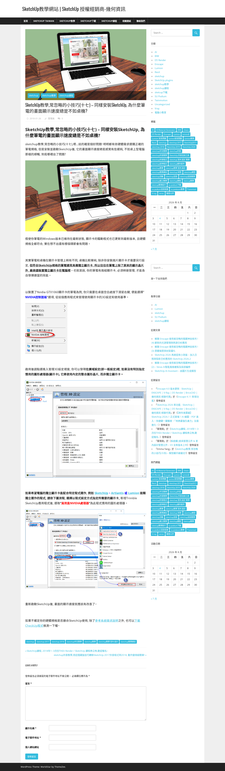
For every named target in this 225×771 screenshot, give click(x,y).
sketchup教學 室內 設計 (108, 641)
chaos (186, 130)
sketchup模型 (189, 172)
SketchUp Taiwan (43, 20)
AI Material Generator (165, 130)
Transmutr (191, 189)
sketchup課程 (66, 95)
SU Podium (161, 96)
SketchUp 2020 (189, 147)
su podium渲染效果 (160, 189)
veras (161, 193)
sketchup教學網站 (128, 641)
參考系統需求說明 (106, 620)
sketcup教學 (189, 181)
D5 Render (160, 60)
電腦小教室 (160, 112)
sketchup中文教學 (74, 641)
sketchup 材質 (175, 172)
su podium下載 (175, 185)
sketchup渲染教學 (187, 176)
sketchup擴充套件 (177, 164)
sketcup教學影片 (159, 185)
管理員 (51, 118)
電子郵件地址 (33, 737)
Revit (157, 72)
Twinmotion (161, 100)
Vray (157, 108)
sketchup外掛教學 (159, 155)
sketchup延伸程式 (159, 164)
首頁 (26, 20)
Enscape (159, 64)
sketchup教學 (49, 95)
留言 (28, 683)
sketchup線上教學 (159, 181)
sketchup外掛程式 (159, 159)
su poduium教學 (177, 189)
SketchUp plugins (164, 80)
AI (156, 52)
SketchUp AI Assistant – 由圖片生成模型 (175, 370)
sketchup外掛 (175, 151)
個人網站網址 (32, 747)
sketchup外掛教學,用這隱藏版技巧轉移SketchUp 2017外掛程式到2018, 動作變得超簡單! (99, 654)
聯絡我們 (141, 20)
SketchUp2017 (190, 142)
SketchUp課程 (109, 20)
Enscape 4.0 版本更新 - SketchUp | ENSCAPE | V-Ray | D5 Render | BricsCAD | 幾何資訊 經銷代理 (174, 392)
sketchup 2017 (43, 641)
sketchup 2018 (58, 641)
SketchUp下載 (88, 20)
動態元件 (170, 193)
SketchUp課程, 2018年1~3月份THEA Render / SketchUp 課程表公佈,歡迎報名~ (67, 650)
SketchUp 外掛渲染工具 (179, 155)
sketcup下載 (161, 92)
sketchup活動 (157, 176)
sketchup (33, 95)
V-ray (154, 193)
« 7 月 (154, 249)
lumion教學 (189, 138)
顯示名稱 (30, 728)
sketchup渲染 (171, 176)
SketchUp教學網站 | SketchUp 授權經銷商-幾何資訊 (74, 8)
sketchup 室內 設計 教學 (180, 159)
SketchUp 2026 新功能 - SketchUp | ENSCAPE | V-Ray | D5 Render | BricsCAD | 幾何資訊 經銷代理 (174, 408)
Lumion (133, 493)
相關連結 (126, 20)
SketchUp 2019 (173, 147)
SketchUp (101, 493)
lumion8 (185, 134)
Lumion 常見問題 (159, 138)
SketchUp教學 (67, 20)
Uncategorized (162, 104)
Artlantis (117, 493)
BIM (157, 55)
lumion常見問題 (175, 138)
